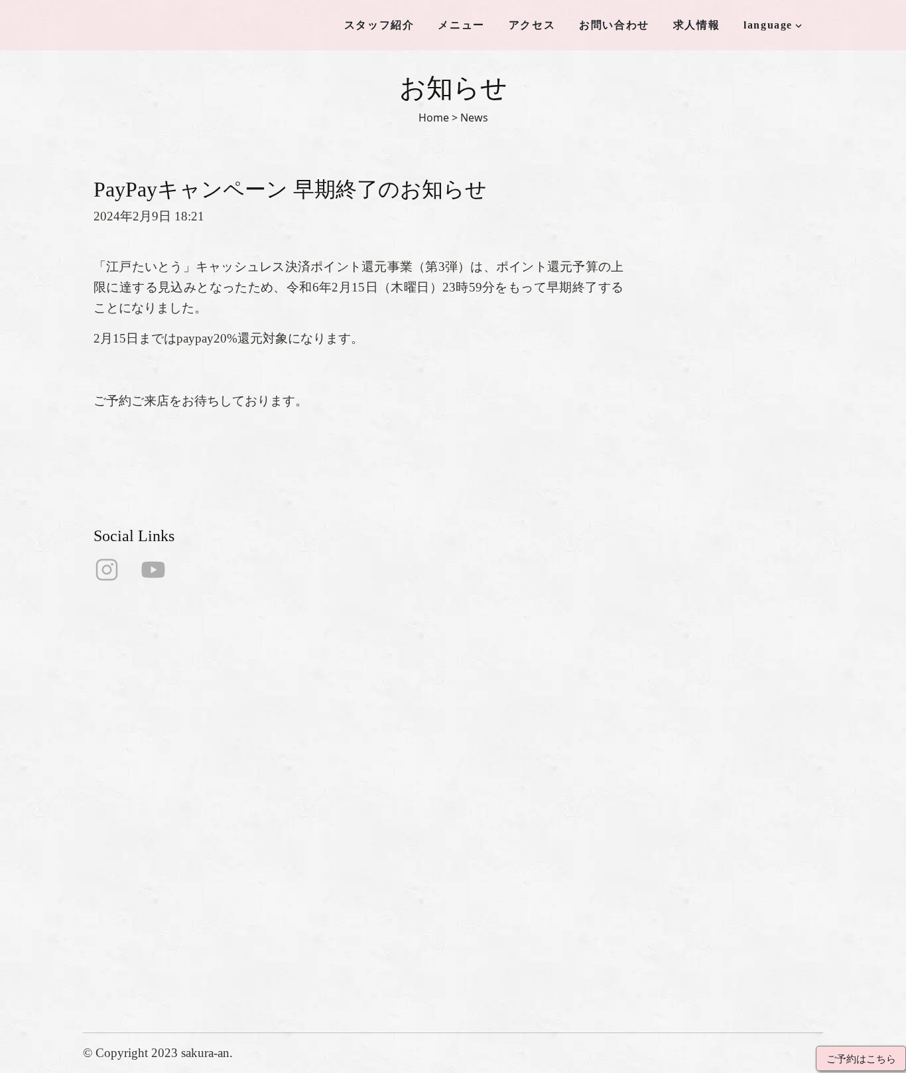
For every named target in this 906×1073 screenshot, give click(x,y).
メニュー (461, 25)
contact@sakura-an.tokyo (463, 891)
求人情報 (696, 25)
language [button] (768, 25)
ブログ (289, 939)
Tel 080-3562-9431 (447, 870)
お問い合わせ (614, 25)
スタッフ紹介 (379, 25)
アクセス (532, 25)
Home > (438, 117)
